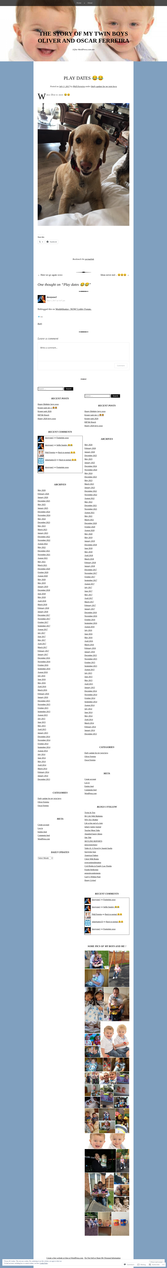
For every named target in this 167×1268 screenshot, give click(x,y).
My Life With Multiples (93, 816)
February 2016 (43, 694)
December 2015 (44, 701)
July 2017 (41, 633)
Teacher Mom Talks (92, 830)
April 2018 (42, 601)
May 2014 (42, 761)
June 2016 (42, 679)
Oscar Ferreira (43, 806)
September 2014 (44, 747)
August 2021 (43, 558)
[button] (96, 959)
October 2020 (43, 572)
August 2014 (43, 751)
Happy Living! (90, 880)
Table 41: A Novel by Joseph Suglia (98, 848)
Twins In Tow (89, 813)
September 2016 (44, 669)
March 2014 (42, 769)
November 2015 (44, 704)
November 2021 (44, 555)
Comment (121, 366)
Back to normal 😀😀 (66, 452)
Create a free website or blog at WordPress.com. (65, 1258)
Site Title (87, 837)
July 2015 (41, 719)
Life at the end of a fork (93, 823)
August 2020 (43, 576)
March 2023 (42, 530)
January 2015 (43, 733)
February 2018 (43, 608)
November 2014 (44, 740)
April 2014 (42, 765)
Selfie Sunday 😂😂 (64, 445)
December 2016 (44, 658)
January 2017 (43, 654)
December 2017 (44, 615)
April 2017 (42, 644)
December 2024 (44, 512)
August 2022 (43, 544)
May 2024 (42, 519)
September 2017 (44, 626)
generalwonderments (92, 873)
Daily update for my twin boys (104, 86)
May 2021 (42, 562)
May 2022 (42, 547)
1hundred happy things (93, 834)
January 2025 (43, 508)
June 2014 (42, 758)
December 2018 (44, 590)
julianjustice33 (50, 460)
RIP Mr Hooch (43, 415)
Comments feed (44, 835)
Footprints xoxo (62, 438)
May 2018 (42, 597)
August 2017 (43, 629)
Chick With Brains (91, 859)
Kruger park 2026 (44, 411)
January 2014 (43, 776)
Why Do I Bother (91, 820)
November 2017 (44, 619)
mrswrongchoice (90, 845)
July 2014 (41, 754)
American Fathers (91, 855)
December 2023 (44, 522)
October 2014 (43, 744)
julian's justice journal (92, 827)
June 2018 (42, 594)
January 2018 (43, 612)
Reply (40, 324)
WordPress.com (44, 839)
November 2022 (44, 540)
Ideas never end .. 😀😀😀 (115, 275)
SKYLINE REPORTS (93, 841)
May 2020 (42, 579)
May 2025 (42, 504)
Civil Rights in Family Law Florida (98, 866)
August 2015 (43, 715)
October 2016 (43, 665)
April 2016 (42, 686)
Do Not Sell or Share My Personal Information (102, 1258)
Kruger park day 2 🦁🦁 (47, 408)
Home (79, 3)
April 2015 (42, 729)
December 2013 (44, 779)
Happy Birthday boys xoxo (48, 404)
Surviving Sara (90, 852)
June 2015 (42, 722)
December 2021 (44, 551)
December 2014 (44, 737)
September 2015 (44, 712)
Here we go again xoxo (50, 275)
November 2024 (44, 515)
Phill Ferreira (79, 86)
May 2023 (42, 526)
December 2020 (44, 569)
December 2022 (44, 537)
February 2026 (43, 494)
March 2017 (42, 647)
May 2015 (42, 726)
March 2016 (42, 690)
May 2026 (42, 490)
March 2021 (42, 565)
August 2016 (43, 672)
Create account (43, 825)
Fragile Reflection (91, 870)
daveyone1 (49, 438)
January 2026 (43, 497)
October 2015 (43, 708)
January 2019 (43, 587)
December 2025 (44, 501)
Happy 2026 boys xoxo (47, 419)
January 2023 (43, 533)
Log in (40, 828)
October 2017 (43, 622)
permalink (89, 259)
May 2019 (42, 583)
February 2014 (43, 772)
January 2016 (43, 697)
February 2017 (43, 651)
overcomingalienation (92, 862)
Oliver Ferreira (43, 802)
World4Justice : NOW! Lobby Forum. (73, 309)
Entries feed (42, 832)
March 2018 (42, 604)
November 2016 (44, 662)
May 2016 (42, 683)
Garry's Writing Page (92, 877)
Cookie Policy (44, 1263)
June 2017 (42, 637)
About (89, 3)
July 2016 (41, 676)
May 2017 (42, 640)
